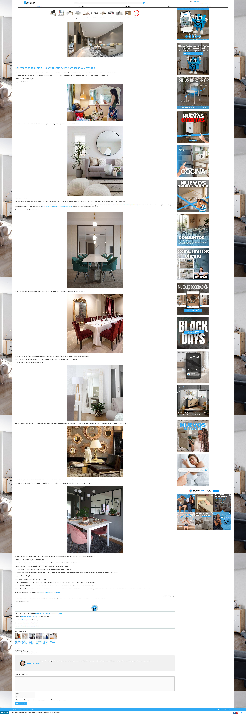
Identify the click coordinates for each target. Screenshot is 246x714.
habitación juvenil (25, 620)
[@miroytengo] (191, 491)
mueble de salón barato (26, 623)
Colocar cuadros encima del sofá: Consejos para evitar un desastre (39, 642)
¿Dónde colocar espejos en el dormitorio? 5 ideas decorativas (46, 642)
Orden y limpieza (82, 6)
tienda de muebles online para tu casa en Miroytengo (48, 613)
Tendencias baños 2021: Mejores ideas (24, 651)
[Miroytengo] (29, 2)
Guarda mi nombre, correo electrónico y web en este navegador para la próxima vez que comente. (41, 699)
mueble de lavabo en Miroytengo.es (30, 616)
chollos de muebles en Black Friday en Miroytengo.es (126, 205)
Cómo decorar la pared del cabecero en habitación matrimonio (32, 642)
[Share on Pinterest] (237, 713)
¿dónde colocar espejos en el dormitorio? (49, 592)
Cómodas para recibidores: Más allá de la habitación (27, 653)
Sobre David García (33, 663)
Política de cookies (219, 709)
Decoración (39, 6)
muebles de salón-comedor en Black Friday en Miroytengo (57, 206)
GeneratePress (31, 709)
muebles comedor (20, 650)
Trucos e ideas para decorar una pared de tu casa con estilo (18, 642)
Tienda (208, 6)
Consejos (168, 6)
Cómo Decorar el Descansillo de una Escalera (53, 641)
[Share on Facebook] (234, 713)
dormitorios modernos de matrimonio (30, 626)
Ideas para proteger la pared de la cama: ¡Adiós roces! (24, 642)
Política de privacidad (228, 709)
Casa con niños (126, 6)
